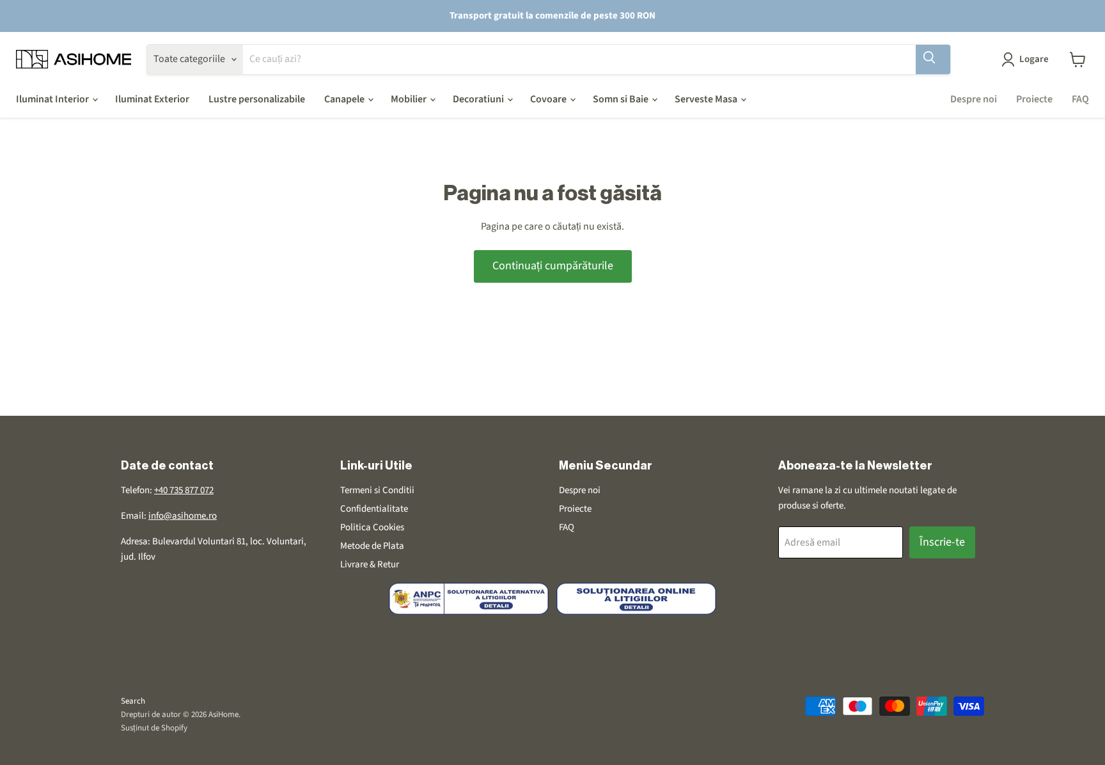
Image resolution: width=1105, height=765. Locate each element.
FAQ (1080, 99)
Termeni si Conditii (377, 490)
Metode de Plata (372, 546)
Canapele (345, 99)
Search (133, 701)
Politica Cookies (372, 527)
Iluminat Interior (53, 99)
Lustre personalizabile (256, 99)
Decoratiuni (479, 99)
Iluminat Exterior (152, 99)
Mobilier (409, 99)
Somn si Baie (621, 99)
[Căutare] (933, 59)
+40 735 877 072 (184, 490)
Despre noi (973, 99)
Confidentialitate (374, 509)
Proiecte (1034, 99)
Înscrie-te (942, 542)
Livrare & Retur (369, 564)
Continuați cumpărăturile (552, 266)
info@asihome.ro (182, 516)
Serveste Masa (707, 99)
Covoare (549, 99)
